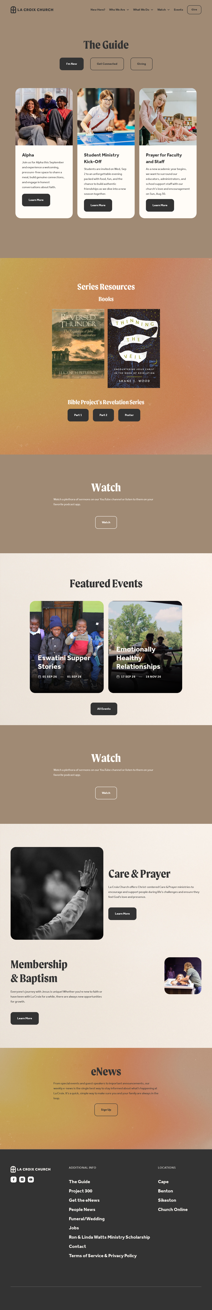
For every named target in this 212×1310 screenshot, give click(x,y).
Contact (77, 1246)
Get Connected (107, 64)
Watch (106, 522)
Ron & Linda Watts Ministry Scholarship (109, 1237)
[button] (97, 9)
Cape (163, 1182)
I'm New (71, 64)
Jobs (74, 1228)
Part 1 (78, 415)
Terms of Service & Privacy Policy (103, 1256)
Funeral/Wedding (87, 1219)
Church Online (173, 1210)
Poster (129, 415)
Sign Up (106, 1110)
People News (82, 1210)
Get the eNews (84, 1200)
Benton (165, 1191)
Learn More (36, 200)
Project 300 (80, 1191)
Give (194, 9)
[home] (46, 9)
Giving (141, 64)
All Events (104, 709)
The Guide (79, 1182)
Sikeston (167, 1200)
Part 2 (103, 415)
